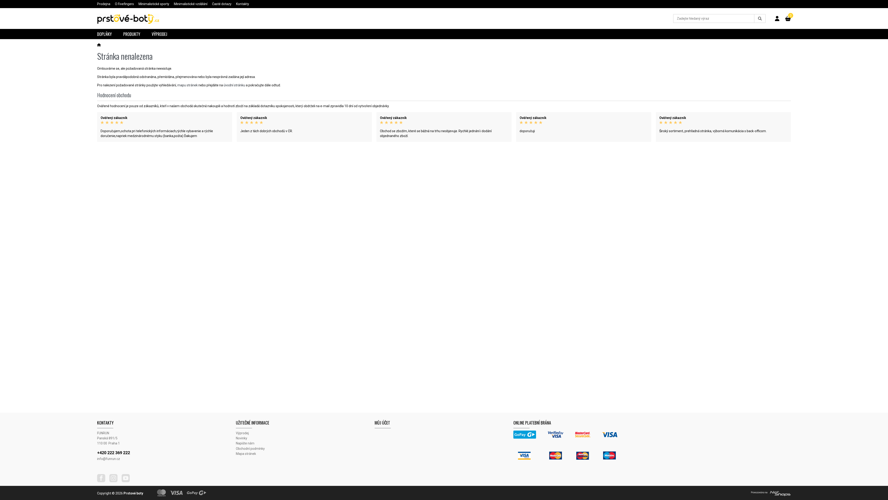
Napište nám (245, 443)
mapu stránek (187, 85)
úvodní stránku (234, 85)
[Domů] (99, 45)
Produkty (131, 34)
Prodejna (103, 4)
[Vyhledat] (760, 18)
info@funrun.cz (108, 459)
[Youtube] (127, 481)
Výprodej (159, 34)
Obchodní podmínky (250, 448)
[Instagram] (115, 481)
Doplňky (104, 34)
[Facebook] (103, 481)
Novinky (241, 438)
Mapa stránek (246, 454)
